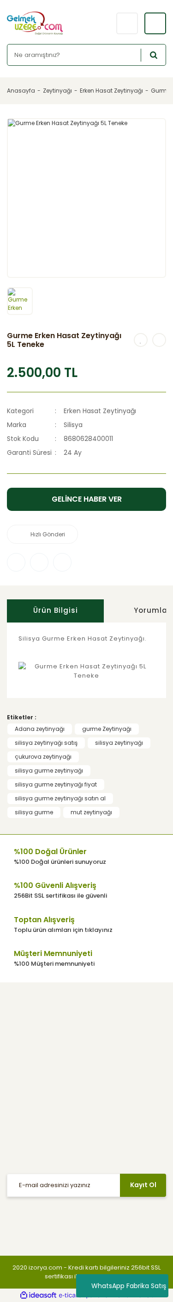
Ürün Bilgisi (55, 610)
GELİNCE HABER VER (87, 499)
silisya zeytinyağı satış (46, 743)
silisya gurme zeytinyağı (49, 770)
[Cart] (155, 23)
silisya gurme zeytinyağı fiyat (56, 784)
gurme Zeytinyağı (106, 729)
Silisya (73, 424)
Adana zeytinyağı (40, 729)
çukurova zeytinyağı (43, 757)
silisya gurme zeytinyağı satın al (60, 798)
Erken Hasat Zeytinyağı (100, 410)
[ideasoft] (38, 1295)
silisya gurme (34, 812)
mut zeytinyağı (91, 812)
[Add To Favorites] (141, 340)
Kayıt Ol (143, 1184)
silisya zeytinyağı (119, 743)
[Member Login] (127, 23)
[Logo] (45, 23)
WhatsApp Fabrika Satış (128, 1285)
